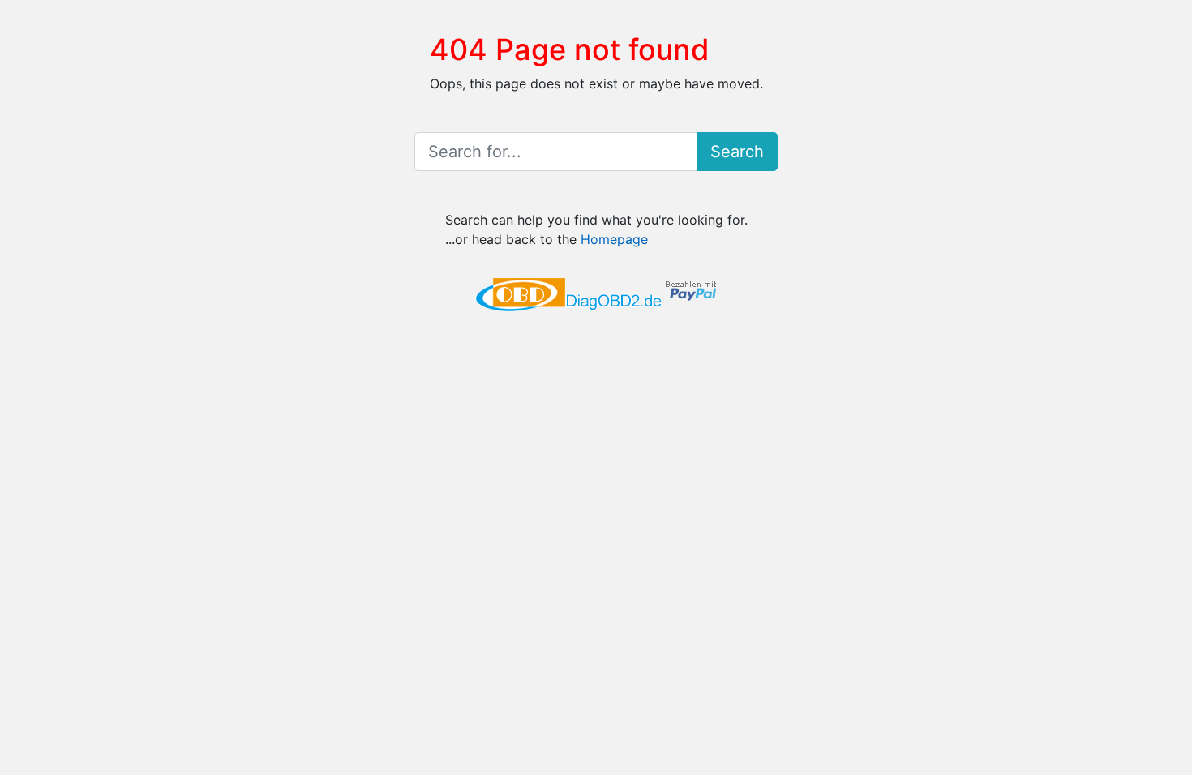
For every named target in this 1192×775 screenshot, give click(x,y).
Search (737, 151)
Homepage (614, 239)
